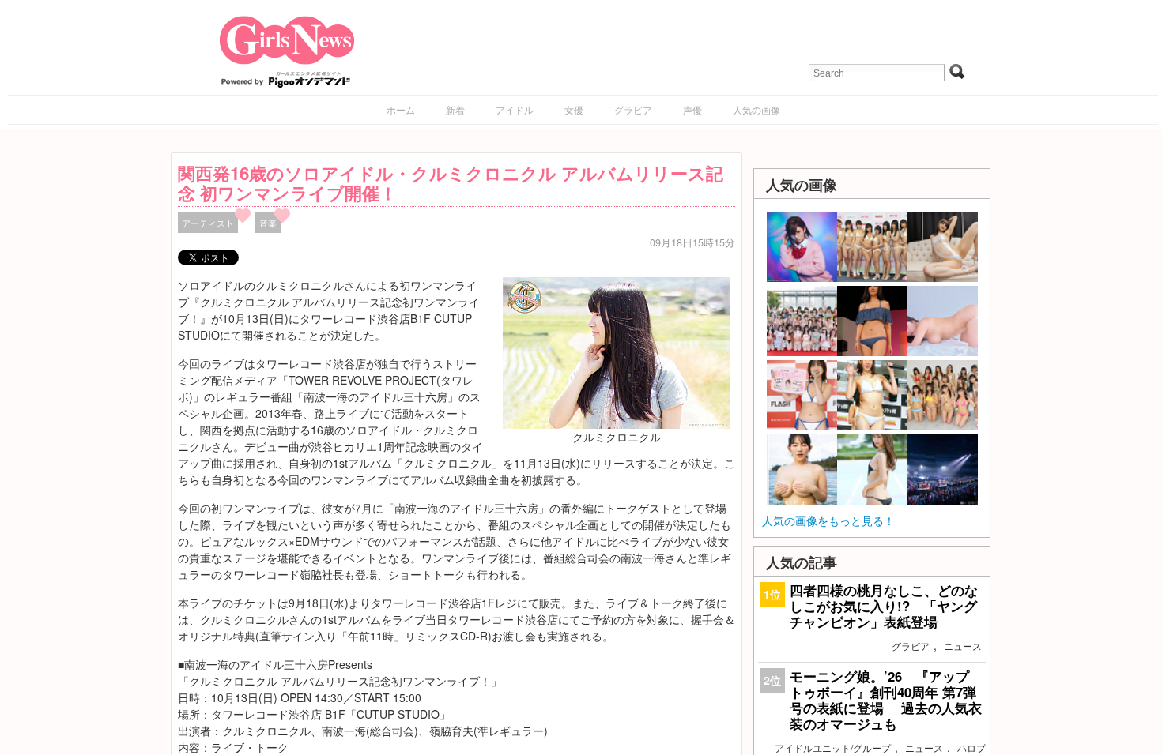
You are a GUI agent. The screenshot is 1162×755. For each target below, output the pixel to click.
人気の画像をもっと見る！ (828, 520)
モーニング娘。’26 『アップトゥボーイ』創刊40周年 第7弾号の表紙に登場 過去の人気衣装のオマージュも (886, 700)
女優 (573, 109)
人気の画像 (756, 109)
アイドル (515, 109)
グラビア (633, 109)
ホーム (401, 109)
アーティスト (208, 222)
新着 (455, 109)
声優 (692, 109)
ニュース (963, 645)
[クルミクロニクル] (616, 351)
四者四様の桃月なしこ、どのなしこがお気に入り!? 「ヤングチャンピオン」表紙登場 (884, 605)
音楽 (268, 222)
